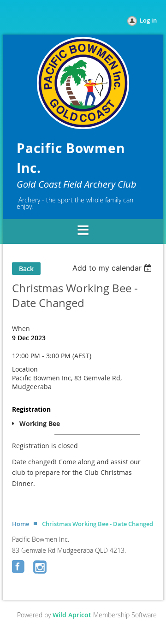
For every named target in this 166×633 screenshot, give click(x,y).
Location (25, 369)
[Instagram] (40, 567)
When (21, 328)
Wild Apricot (72, 614)
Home (20, 524)
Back (26, 268)
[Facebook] (19, 567)
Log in (148, 20)
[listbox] (113, 267)
